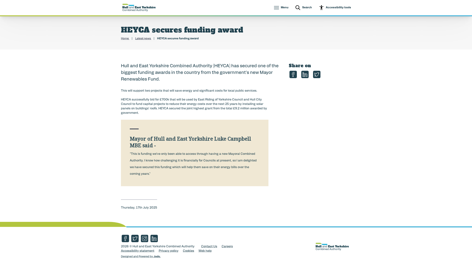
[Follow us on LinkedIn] (154, 238)
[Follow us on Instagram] (144, 238)
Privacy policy (168, 251)
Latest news (143, 38)
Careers (227, 246)
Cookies (188, 251)
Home (125, 38)
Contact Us (209, 246)
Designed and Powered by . (141, 256)
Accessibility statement (137, 251)
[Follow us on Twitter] (135, 238)
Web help (205, 251)
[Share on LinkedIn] (305, 74)
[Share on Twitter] (316, 74)
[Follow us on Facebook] (125, 238)
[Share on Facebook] (293, 74)
